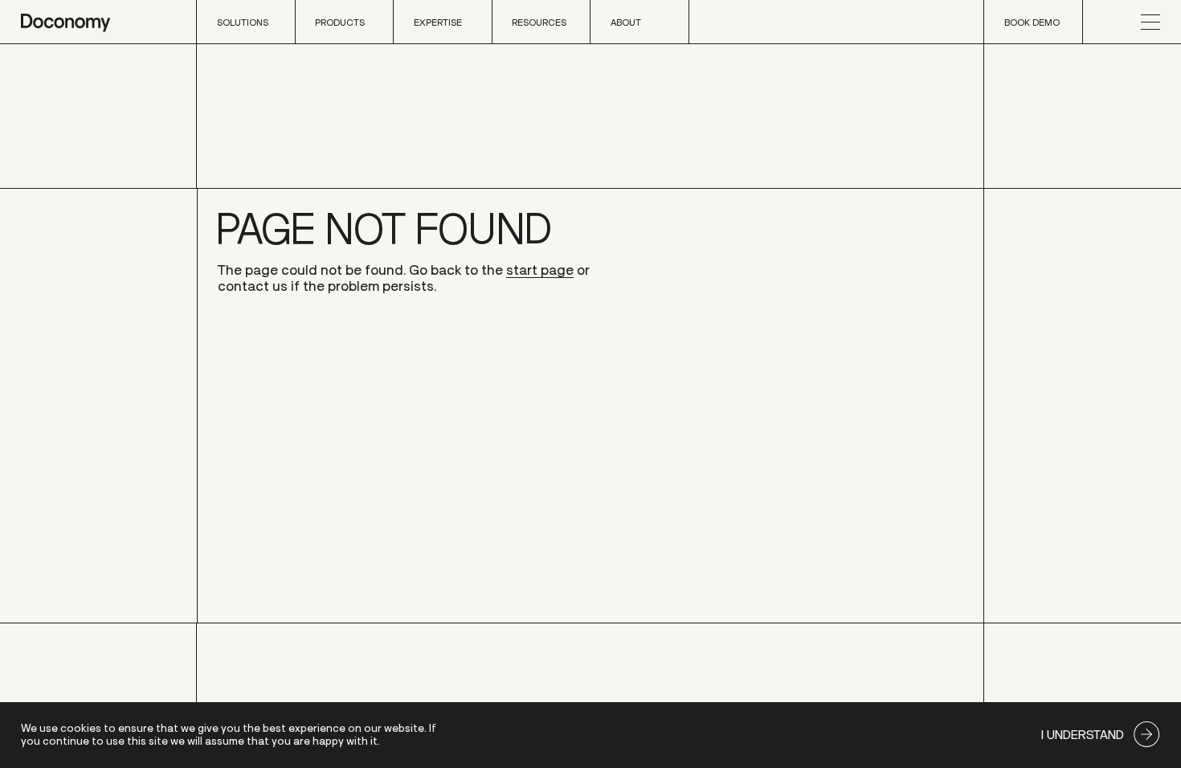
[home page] (65, 21)
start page (540, 270)
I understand (1082, 734)
